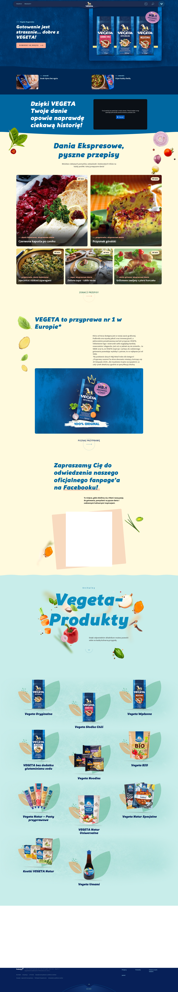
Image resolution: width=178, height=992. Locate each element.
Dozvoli (121, 117)
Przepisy (19, 4)
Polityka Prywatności (41, 978)
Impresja (25, 975)
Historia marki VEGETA (153, 971)
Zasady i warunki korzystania (24, 978)
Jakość (124, 975)
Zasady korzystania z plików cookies (45, 975)
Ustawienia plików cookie (55, 978)
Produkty (27, 4)
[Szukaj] (153, 4)
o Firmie (31, 975)
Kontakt (18, 975)
